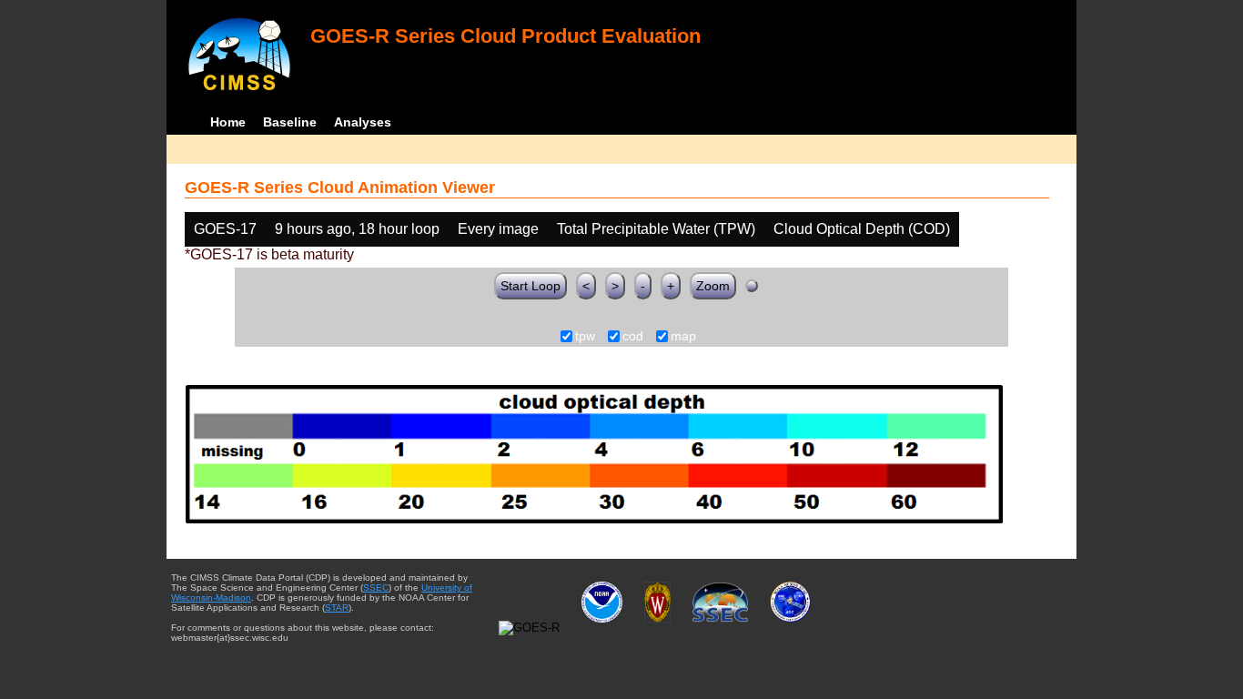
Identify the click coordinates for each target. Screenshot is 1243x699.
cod (632, 336)
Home (228, 122)
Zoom (713, 286)
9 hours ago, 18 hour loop (357, 229)
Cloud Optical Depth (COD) (861, 229)
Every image (498, 229)
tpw (585, 336)
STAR (337, 608)
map (683, 336)
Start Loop (530, 286)
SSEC (376, 587)
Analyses (362, 122)
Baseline (290, 122)
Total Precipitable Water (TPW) (656, 229)
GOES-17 (225, 229)
